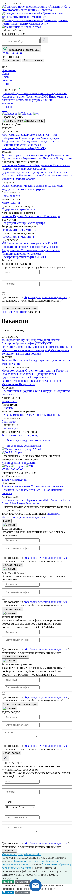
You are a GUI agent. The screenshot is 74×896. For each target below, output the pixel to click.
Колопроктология (30, 175)
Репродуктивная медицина (19, 229)
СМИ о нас (43, 489)
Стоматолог (9, 421)
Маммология (26, 165)
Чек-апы (7, 216)
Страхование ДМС (38, 500)
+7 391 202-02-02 (12, 469)
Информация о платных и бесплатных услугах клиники (35, 98)
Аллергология (36, 168)
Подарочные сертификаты (19, 209)
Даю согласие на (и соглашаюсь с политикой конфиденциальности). (36, 299)
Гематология (10, 175)
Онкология (60, 172)
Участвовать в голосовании (19, 462)
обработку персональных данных (45, 297)
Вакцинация (64, 158)
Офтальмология (25, 178)
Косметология (11, 202)
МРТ (5, 134)
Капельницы (52, 216)
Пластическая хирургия (29, 189)
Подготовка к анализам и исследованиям (40, 93)
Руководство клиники (16, 486)
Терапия (7, 155)
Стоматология (11, 195)
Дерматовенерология (16, 172)
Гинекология (61, 165)
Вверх (6, 520)
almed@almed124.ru (14, 479)
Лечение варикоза (36, 185)
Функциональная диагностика (40, 141)
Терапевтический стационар (31, 155)
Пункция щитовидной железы (21, 144)
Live (13, 503)
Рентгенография (30, 138)
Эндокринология (41, 172)
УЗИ (54, 134)
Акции (21, 503)
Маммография (50, 138)
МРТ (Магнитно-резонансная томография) (37, 348)
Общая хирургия (13, 185)
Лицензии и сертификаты (47, 486)
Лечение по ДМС (37, 96)
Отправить (9, 850)
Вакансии (57, 489)
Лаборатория (10, 138)
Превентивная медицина (18, 236)
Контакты (32, 503)
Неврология (10, 165)
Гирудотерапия (33, 158)
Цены (67, 500)
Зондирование (11, 141)
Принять (8, 881)
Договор (7, 93)
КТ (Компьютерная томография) (44, 346)
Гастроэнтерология (14, 168)
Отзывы (7, 493)
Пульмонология (12, 158)
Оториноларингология (57, 175)
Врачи (5, 503)
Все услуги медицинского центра (23, 223)
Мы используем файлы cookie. (21, 854)
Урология (8, 178)
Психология (21, 360)
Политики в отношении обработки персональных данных (30, 862)
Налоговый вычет (13, 96)
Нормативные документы (18, 489)
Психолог (49, 158)
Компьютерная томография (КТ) (30, 134)
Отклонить (22, 881)
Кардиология (44, 165)
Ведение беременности (28, 216)
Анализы (7, 408)
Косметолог (9, 401)
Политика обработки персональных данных (31, 515)
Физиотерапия (59, 155)
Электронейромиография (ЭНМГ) (24, 148)
